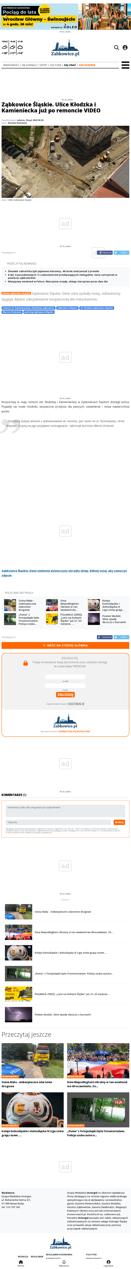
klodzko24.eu (95, 1214)
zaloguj (65, 694)
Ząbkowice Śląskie (67, 307)
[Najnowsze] (64, 1262)
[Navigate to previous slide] (5, 16)
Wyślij (119, 822)
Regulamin (37, 1256)
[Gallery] (65, 16)
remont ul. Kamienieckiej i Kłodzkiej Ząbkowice (28, 307)
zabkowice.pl (111, 1214)
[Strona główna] (21, 1262)
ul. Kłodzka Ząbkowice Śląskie (97, 307)
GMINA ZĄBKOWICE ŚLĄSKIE (16, 293)
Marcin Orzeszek (12, 312)
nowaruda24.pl (77, 1214)
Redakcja (23, 1256)
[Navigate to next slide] (125, 16)
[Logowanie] (108, 1262)
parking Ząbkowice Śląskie (39, 312)
